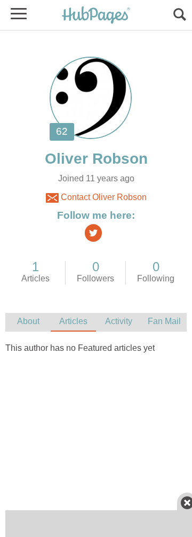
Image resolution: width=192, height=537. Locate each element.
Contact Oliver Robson (103, 197)
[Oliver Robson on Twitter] (93, 233)
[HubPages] (96, 15)
